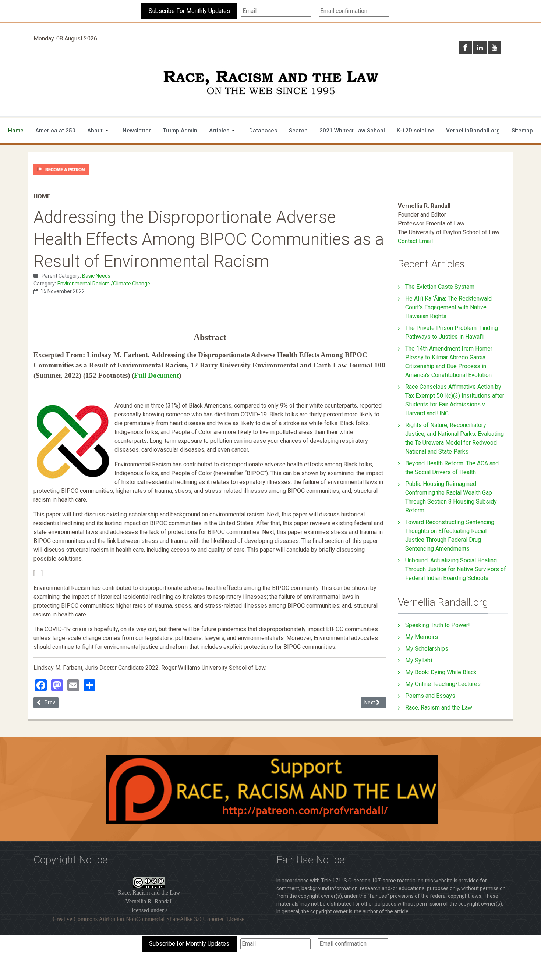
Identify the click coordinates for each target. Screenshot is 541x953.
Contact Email (415, 241)
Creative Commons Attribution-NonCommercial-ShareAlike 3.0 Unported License (148, 919)
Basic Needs (96, 276)
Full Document (156, 375)
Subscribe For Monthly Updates (189, 10)
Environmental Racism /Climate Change (103, 284)
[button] (99, 130)
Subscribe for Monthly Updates (189, 943)
